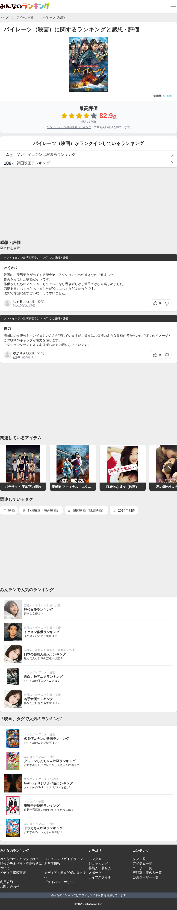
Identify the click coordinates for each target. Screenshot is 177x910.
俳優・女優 (54, 605)
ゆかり (18, 353)
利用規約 (6, 882)
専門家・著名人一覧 (147, 873)
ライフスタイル (99, 877)
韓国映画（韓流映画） (88, 510)
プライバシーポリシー (60, 882)
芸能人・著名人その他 (60, 650)
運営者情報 (52, 863)
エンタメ (29, 672)
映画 (11, 510)
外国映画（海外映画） (43, 510)
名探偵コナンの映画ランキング (46, 738)
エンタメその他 (48, 779)
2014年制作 (126, 510)
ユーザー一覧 (142, 868)
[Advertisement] (88, 203)
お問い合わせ (9, 886)
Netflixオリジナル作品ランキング (48, 783)
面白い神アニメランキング (43, 676)
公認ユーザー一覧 (146, 877)
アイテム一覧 (25, 17)
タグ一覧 (139, 859)
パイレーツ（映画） (53, 17)
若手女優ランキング (38, 699)
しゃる (18, 301)
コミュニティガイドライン (63, 859)
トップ (4, 17)
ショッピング (98, 863)
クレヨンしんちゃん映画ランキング (50, 761)
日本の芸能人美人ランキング (45, 654)
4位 (15, 357)
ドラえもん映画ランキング (43, 828)
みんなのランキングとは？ (19, 859)
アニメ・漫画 (46, 672)
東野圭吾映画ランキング (41, 805)
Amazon (168, 95)
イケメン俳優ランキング (41, 632)
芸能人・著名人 (33, 605)
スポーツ (94, 873)
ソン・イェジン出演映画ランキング (69, 127)
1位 (15, 305)
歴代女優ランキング (38, 609)
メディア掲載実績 (13, 873)
